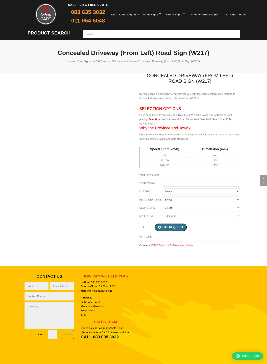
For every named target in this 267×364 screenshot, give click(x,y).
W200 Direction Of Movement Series (114, 61)
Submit (67, 334)
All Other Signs (236, 14)
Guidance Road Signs (204, 14)
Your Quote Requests (125, 14)
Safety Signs (174, 14)
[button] (247, 356)
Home (71, 61)
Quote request (170, 227)
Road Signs (150, 14)
